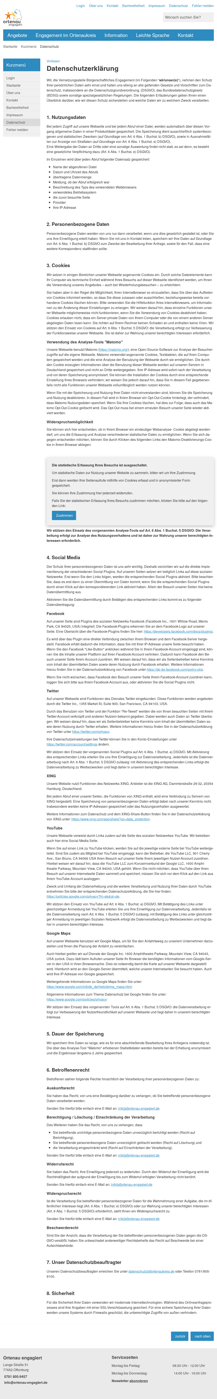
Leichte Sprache (152, 34)
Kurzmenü (28, 46)
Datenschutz (178, 5)
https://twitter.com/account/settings (72, 744)
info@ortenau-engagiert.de (25, 1382)
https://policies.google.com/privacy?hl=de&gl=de (83, 896)
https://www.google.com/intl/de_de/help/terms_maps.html (89, 986)
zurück (180, 1336)
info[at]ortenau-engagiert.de (139, 1108)
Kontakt (112, 5)
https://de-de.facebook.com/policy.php (175, 669)
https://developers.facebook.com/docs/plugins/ (178, 631)
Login (81, 5)
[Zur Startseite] (54, 17)
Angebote (17, 34)
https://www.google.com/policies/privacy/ (77, 999)
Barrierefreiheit (133, 5)
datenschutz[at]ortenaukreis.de (151, 1271)
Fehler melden (203, 5)
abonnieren (138, 1380)
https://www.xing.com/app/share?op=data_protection (110, 819)
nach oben (203, 1336)
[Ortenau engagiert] (54, 1370)
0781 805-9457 (15, 1376)
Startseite (10, 46)
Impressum (157, 5)
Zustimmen (64, 515)
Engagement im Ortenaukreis (66, 34)
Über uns (96, 5)
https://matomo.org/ (113, 349)
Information (116, 34)
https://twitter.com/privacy (90, 731)
